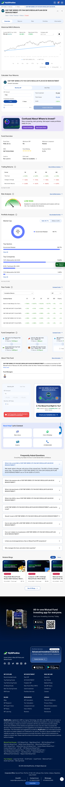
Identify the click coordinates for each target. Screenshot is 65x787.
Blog (5, 700)
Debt (6, 15)
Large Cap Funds (18, 759)
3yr (42, 63)
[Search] (54, 2)
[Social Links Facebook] (5, 663)
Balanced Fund (47, 759)
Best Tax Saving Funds (10, 688)
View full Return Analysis (54, 167)
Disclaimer (47, 709)
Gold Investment (29, 688)
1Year (10, 101)
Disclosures (47, 711)
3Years (25, 101)
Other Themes (14, 15)
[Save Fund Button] (57, 11)
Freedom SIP (27, 683)
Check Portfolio (28, 127)
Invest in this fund (47, 107)
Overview (7, 21)
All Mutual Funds (8, 686)
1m (18, 63)
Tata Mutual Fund (26, 752)
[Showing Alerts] (59, 34)
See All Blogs (31, 588)
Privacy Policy (48, 703)
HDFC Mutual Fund (9, 746)
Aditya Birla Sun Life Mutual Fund (26, 746)
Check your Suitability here (47, 415)
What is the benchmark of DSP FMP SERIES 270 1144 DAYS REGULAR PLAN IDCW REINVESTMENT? (29, 490)
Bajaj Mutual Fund (35, 742)
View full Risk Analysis (55, 194)
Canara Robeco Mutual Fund (45, 746)
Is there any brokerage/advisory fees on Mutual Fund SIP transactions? (25, 541)
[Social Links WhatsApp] (25, 663)
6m (27, 63)
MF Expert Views (9, 706)
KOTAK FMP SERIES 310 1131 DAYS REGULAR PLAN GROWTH (12, 318)
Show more (6, 367)
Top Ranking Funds (9, 680)
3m (22, 63)
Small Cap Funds (9, 761)
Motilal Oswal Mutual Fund (26, 744)
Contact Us (47, 688)
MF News (6, 709)
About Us (47, 677)
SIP (52, 293)
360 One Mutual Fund (48, 742)
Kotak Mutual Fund (38, 752)
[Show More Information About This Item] (15, 167)
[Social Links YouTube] (17, 663)
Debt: (45, 220)
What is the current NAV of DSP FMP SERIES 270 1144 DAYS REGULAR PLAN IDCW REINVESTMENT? (29, 464)
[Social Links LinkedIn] (9, 663)
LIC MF (19, 748)
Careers (46, 691)
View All (5, 252)
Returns (20, 21)
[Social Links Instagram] (21, 663)
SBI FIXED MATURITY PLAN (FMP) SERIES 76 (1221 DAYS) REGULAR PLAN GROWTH (12, 323)
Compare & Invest (29, 706)
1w (13, 63)
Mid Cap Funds (19, 761)
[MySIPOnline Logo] (8, 2)
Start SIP (26, 677)
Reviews (26, 711)
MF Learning (7, 711)
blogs (53, 557)
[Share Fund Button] (62, 11)
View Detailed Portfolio (55, 214)
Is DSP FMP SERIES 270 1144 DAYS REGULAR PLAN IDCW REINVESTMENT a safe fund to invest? (31, 508)
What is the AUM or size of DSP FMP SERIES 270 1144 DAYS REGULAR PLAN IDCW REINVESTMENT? (29, 499)
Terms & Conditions (49, 700)
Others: (56, 220)
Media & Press (48, 683)
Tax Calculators (28, 703)
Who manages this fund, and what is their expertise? (20, 548)
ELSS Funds (28, 759)
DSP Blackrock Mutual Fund (31, 748)
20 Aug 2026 (55, 67)
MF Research (7, 703)
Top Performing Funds (10, 683)
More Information (56, 358)
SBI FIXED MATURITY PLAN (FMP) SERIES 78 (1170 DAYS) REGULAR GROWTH (12, 308)
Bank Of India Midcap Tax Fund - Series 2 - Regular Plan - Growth (11, 303)
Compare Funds (57, 287)
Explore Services (38, 659)
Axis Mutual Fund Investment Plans (14, 750)
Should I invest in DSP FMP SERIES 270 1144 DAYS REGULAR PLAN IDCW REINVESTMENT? (31, 516)
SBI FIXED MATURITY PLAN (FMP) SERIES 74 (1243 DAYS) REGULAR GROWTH (12, 313)
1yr (37, 63)
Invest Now (32, 783)
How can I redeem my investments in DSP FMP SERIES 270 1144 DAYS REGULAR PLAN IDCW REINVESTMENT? (30, 533)
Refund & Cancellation (50, 706)
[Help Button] (62, 779)
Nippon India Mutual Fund (28, 754)
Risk (32, 21)
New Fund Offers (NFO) (31, 686)
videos (59, 557)
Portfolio (45, 21)
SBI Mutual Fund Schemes (11, 754)
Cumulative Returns (9, 293)
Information (57, 21)
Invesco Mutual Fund (10, 748)
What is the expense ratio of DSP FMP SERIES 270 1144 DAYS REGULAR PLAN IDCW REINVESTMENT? (29, 481)
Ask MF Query (48, 686)
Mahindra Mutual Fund (10, 744)
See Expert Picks (41, 127)
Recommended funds (10, 677)
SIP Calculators (28, 700)
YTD (32, 63)
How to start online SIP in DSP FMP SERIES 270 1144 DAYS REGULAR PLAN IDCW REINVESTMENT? (28, 524)
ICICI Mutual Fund (23, 742)
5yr (47, 63)
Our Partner (47, 680)
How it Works (28, 709)
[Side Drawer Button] (62, 2)
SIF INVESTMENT (29, 680)
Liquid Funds (37, 759)
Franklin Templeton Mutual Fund (35, 750)
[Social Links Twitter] (13, 663)
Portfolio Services (29, 691)
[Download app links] (38, 622)
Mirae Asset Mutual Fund (42, 744)
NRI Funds (7, 691)
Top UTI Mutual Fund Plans (11, 752)
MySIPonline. (31, 766)
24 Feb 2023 (43, 67)
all (51, 63)
